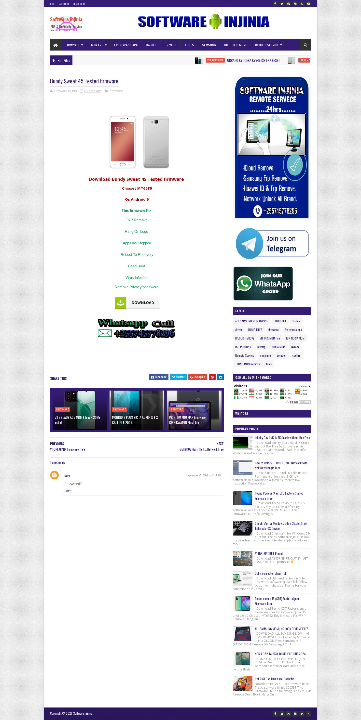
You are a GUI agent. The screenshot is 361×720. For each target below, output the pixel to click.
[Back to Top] (308, 714)
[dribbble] (288, 714)
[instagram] (295, 3)
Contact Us (79, 4)
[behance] (302, 714)
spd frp (296, 355)
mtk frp (261, 347)
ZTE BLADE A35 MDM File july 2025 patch (77, 420)
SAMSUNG (209, 44)
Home (53, 4)
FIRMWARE (73, 44)
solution (281, 355)
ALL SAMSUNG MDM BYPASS (251, 321)
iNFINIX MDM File (270, 338)
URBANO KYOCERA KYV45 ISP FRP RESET (238, 60)
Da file (296, 321)
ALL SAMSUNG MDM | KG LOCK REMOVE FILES (281, 628)
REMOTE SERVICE (267, 44)
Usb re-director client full (271, 573)
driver (238, 329)
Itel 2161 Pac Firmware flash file (274, 678)
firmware (116, 91)
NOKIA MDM (278, 347)
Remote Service (244, 355)
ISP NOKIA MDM (295, 338)
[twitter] (282, 3)
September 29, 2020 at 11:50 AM (204, 475)
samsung (265, 355)
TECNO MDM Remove (247, 364)
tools (269, 364)
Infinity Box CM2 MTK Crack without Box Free (282, 437)
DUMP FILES (255, 329)
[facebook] (275, 3)
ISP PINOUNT (200, 60)
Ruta (67, 475)
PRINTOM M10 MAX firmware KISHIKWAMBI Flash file (187, 420)
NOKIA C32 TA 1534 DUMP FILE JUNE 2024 (280, 653)
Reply (68, 491)
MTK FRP (97, 44)
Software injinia (66, 19)
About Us (64, 4)
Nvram (295, 347)
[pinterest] (288, 3)
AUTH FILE (280, 321)
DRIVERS (171, 44)
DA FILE (151, 44)
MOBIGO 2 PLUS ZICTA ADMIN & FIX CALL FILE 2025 (135, 420)
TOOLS (189, 44)
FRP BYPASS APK (126, 44)
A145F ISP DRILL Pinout (269, 553)
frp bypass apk (293, 329)
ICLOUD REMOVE (235, 44)
